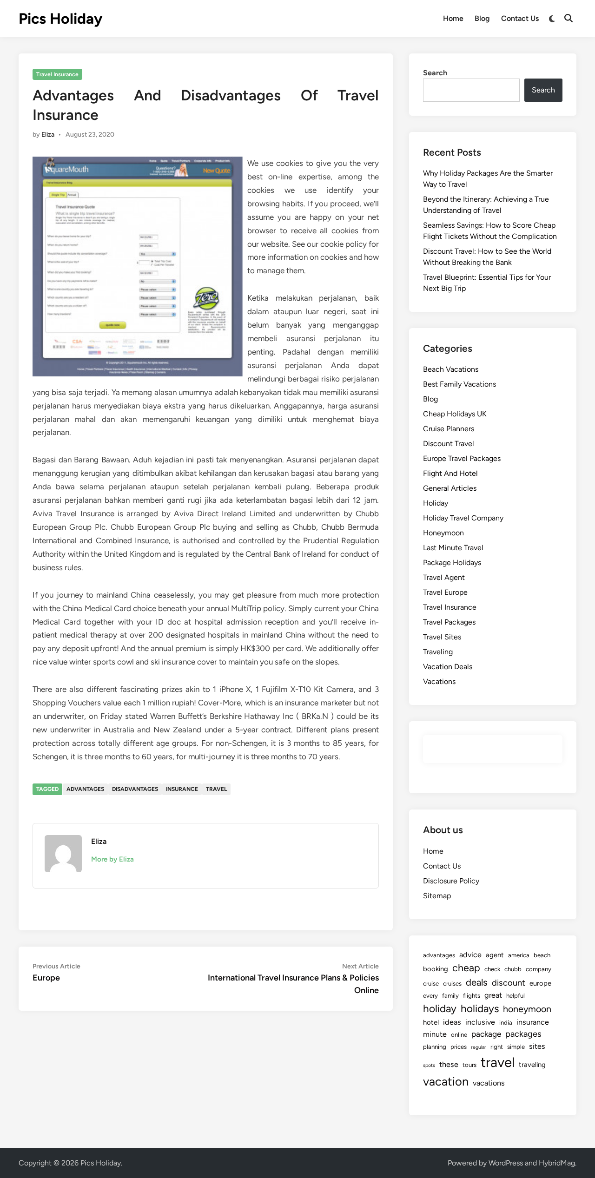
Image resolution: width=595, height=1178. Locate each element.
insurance (182, 789)
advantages (85, 789)
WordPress (506, 1162)
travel (216, 789)
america (518, 955)
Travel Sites (442, 636)
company (538, 969)
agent (495, 955)
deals (477, 982)
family (450, 995)
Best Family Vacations (459, 384)
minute (435, 1034)
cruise (431, 983)
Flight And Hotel (450, 473)
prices (458, 1046)
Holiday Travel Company (463, 517)
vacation (446, 1081)
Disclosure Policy (451, 880)
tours (469, 1064)
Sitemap (437, 895)
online (459, 1034)
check (492, 969)
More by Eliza (112, 859)
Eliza (47, 134)
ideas (452, 1022)
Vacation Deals (447, 666)
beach (542, 955)
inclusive (480, 1022)
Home (453, 18)
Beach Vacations (450, 369)
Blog (482, 18)
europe (540, 983)
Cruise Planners (448, 428)
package (486, 1034)
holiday (439, 1008)
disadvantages (135, 789)
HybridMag (557, 1162)
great (493, 995)
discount (508, 983)
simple (516, 1046)
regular (478, 1047)
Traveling (438, 651)
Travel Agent (444, 577)
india (505, 1022)
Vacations (439, 681)
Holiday (435, 503)
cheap (466, 968)
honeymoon (527, 1008)
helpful (515, 995)
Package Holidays (452, 562)
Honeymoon (443, 532)
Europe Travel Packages (462, 458)
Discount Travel (448, 443)
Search (435, 72)
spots (429, 1065)
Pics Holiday (60, 18)
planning (434, 1046)
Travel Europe (445, 592)
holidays (480, 1008)
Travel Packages (449, 622)
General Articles (449, 488)
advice (470, 954)
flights (471, 995)
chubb (513, 969)
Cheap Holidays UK (455, 413)
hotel (431, 1022)
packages (523, 1034)
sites (537, 1046)
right (496, 1046)
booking (435, 969)
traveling (532, 1064)
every (430, 995)
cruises (452, 983)
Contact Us (520, 18)
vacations (489, 1083)
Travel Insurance (57, 74)
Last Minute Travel (453, 547)
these (448, 1064)
